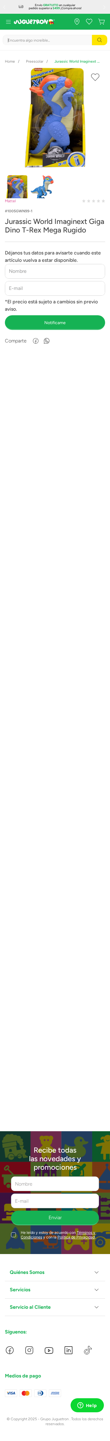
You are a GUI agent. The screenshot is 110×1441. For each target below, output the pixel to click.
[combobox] (55, 40)
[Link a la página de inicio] (10, 61)
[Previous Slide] (5, 7)
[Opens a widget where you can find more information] (87, 1406)
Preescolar (34, 61)
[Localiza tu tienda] (77, 21)
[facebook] (35, 341)
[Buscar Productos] (99, 40)
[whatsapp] (46, 341)
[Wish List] (89, 21)
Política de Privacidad (76, 1237)
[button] (55, 1272)
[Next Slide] (105, 7)
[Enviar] (55, 322)
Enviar (55, 1217)
